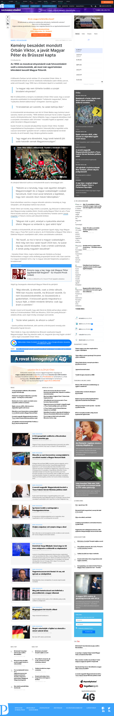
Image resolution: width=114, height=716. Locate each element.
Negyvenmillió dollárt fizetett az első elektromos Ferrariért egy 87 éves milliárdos (92, 290)
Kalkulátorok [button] (80, 6)
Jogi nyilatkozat (44, 708)
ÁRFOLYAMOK (107, 2)
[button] (95, 6)
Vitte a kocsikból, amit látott (83, 517)
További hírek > (80, 309)
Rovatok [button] (71, 6)
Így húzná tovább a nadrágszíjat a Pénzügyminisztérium (45, 509)
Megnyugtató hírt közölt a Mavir (44, 610)
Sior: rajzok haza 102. (81, 505)
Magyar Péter (50, 348)
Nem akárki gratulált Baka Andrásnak (21, 687)
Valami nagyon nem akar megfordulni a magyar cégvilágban (86, 349)
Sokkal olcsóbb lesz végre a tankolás (42, 669)
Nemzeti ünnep (59, 348)
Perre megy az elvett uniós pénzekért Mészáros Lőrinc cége (54, 417)
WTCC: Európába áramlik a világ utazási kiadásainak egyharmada (86, 413)
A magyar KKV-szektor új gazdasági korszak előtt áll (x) (87, 597)
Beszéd (31, 348)
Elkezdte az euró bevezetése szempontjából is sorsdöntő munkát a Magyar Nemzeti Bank (25, 412)
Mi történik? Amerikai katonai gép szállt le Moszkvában (20, 652)
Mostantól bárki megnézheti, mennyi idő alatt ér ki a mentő (88, 511)
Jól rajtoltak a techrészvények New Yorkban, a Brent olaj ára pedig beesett (25, 422)
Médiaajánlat (30, 708)
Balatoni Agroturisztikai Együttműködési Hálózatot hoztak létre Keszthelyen (86, 399)
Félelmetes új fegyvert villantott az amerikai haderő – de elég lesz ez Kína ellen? (24, 396)
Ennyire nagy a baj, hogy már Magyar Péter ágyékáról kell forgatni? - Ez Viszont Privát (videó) (47, 272)
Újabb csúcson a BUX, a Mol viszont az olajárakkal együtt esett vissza (23, 406)
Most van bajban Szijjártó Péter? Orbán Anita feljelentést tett (56, 397)
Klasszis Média (33, 710)
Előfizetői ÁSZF (91, 708)
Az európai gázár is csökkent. (83, 175)
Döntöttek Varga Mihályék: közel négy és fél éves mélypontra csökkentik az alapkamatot (49, 547)
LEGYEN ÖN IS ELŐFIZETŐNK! (41, 369)
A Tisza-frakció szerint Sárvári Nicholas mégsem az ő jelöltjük (55, 409)
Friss (59, 6)
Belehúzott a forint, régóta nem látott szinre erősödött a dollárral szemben (24, 401)
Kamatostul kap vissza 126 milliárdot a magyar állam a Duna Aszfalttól (88, 667)
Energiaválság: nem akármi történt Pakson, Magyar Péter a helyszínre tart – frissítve (89, 566)
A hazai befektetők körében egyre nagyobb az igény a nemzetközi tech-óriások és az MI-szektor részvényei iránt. (88, 493)
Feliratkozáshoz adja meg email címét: (85, 617)
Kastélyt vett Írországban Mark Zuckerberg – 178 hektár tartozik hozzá (92, 247)
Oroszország (14, 351)
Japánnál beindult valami (82, 369)
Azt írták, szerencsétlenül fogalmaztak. (86, 159)
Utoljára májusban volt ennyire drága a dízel (49, 527)
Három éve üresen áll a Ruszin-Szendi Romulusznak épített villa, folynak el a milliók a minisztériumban (57, 392)
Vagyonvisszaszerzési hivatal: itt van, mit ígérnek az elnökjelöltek (48, 573)
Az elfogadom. (85, 628)
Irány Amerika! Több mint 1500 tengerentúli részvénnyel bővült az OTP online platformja (88, 485)
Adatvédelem (58, 708)
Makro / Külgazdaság (19, 40)
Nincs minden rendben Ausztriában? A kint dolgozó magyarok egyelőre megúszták (87, 660)
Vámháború (25, 6)
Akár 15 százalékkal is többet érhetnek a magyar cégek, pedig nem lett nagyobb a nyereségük (92, 206)
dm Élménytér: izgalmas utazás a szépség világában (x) (88, 444)
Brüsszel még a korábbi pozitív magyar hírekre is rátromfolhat (21, 662)
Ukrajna (21, 351)
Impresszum (18, 708)
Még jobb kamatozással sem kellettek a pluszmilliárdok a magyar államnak (47, 592)
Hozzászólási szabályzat (74, 708)
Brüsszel (36, 348)
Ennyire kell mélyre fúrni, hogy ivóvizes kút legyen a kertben (42, 678)
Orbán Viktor (67, 348)
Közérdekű (78, 180)
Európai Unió (42, 348)
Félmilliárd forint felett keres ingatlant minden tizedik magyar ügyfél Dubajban (92, 267)
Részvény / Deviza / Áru (81, 95)
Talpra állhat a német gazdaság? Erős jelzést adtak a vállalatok (88, 356)
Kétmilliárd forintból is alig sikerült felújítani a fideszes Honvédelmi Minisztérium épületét (57, 413)
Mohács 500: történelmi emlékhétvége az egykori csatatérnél (87, 385)
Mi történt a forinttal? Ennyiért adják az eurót (41, 651)
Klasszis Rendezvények (49, 6)
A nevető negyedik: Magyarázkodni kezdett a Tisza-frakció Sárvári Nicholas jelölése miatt (25, 417)
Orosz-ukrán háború (88, 18)
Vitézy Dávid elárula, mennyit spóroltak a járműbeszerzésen (86, 363)
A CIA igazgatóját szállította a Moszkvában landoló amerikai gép (24, 391)
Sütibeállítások (20, 710)
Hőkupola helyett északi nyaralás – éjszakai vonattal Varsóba (87, 406)
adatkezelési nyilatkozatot (84, 628)
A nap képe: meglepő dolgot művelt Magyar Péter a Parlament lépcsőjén (87, 185)
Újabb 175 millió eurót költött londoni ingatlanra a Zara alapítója (91, 229)
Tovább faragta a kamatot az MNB (84, 375)
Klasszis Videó (35, 6)
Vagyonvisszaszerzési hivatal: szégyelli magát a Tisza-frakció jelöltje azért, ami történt (57, 405)
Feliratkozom (88, 631)
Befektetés (65, 6)
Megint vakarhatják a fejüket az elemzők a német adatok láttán (48, 629)
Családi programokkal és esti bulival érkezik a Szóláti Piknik (88, 523)
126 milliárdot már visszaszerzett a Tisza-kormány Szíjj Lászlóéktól (55, 401)
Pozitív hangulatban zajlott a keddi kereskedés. (88, 142)
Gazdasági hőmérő (11, 10)
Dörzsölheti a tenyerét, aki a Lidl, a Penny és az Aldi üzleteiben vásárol (42, 660)
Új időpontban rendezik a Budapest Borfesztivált (85, 392)
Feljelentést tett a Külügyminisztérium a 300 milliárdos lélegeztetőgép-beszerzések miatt (88, 530)
